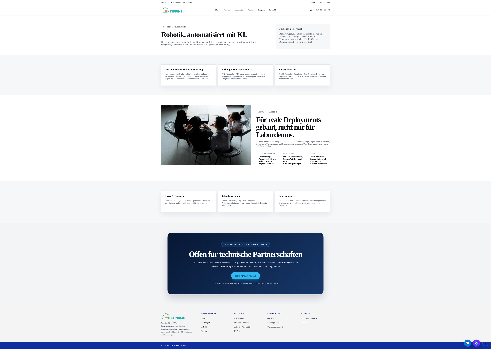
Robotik (327, 2)
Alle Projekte (239, 318)
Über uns (227, 10)
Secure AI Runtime (241, 323)
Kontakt (313, 2)
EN (321, 10)
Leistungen (239, 10)
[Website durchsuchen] (311, 10)
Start (217, 10)
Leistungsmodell (274, 323)
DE (325, 10)
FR (329, 10)
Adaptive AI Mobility (242, 327)
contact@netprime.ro (245, 275)
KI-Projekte (238, 331)
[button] (476, 343)
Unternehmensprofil (275, 327)
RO (317, 10)
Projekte (320, 2)
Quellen (270, 318)
